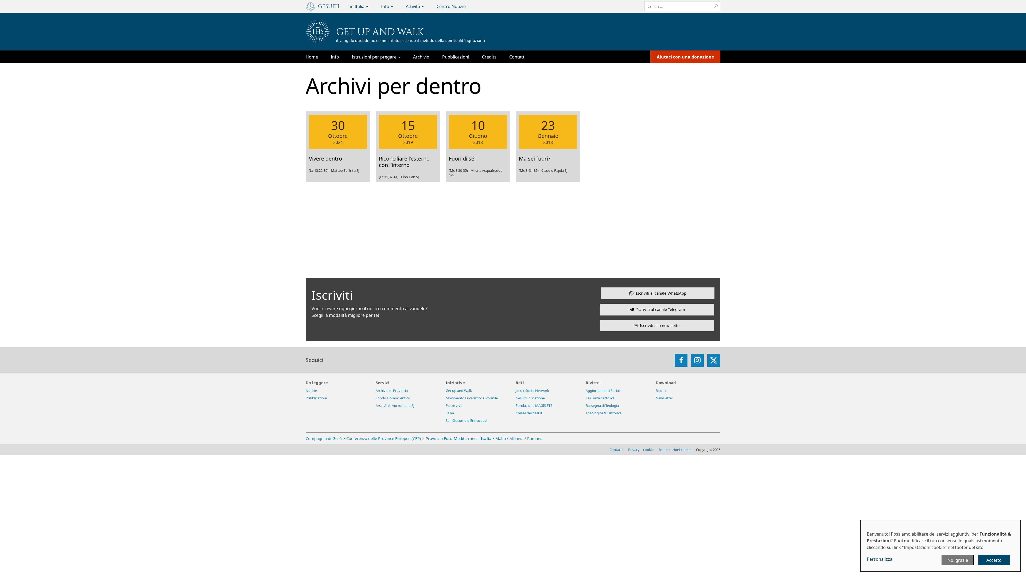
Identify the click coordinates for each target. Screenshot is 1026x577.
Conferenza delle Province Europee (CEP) (383, 438)
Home (312, 57)
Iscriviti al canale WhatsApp (661, 293)
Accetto (994, 560)
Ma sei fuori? (534, 158)
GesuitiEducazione (530, 398)
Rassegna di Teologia (602, 405)
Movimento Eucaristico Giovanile (472, 398)
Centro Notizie (451, 6)
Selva (450, 413)
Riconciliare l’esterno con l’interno (404, 162)
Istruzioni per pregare (375, 57)
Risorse (661, 390)
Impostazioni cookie (675, 449)
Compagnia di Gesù (324, 438)
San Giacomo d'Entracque (466, 420)
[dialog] (940, 546)
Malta (500, 438)
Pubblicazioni (455, 57)
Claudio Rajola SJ (554, 170)
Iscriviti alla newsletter (660, 325)
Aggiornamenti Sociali (603, 390)
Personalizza (879, 559)
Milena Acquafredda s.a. (475, 172)
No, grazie (957, 560)
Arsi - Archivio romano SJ (395, 405)
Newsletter (664, 398)
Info (385, 6)
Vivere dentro (325, 158)
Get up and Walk (380, 32)
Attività (413, 6)
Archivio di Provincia (392, 390)
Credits (489, 57)
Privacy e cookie (641, 449)
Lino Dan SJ (410, 176)
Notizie (311, 390)
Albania (516, 438)
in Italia (358, 6)
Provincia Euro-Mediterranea (452, 438)
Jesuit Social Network (532, 390)
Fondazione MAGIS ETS (534, 405)
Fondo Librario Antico (393, 398)
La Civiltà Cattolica (600, 398)
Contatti (517, 57)
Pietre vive (454, 405)
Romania (535, 438)
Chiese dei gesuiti (529, 413)
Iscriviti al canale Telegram (660, 309)
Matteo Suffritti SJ (345, 170)
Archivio (421, 57)
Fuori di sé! (462, 158)
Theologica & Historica (603, 413)
